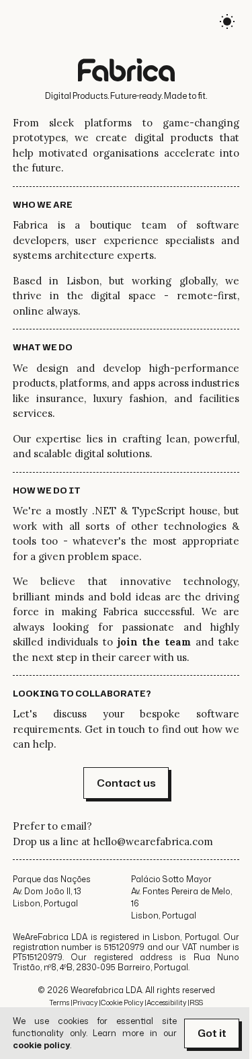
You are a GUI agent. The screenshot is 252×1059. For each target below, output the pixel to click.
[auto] (227, 24)
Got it (212, 1033)
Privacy (85, 1002)
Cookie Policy (122, 1002)
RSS (196, 1002)
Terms (59, 1002)
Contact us (126, 783)
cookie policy (41, 1045)
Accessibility (166, 1002)
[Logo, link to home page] (126, 71)
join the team (155, 641)
